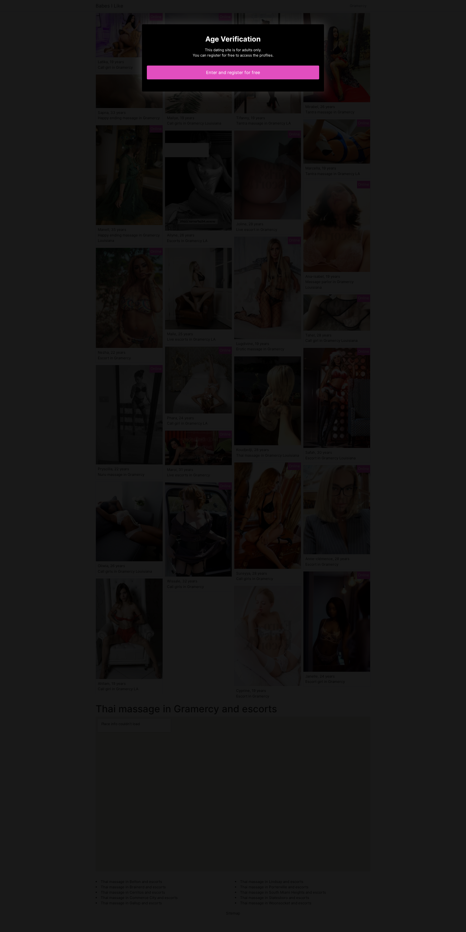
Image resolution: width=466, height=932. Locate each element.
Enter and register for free (233, 72)
